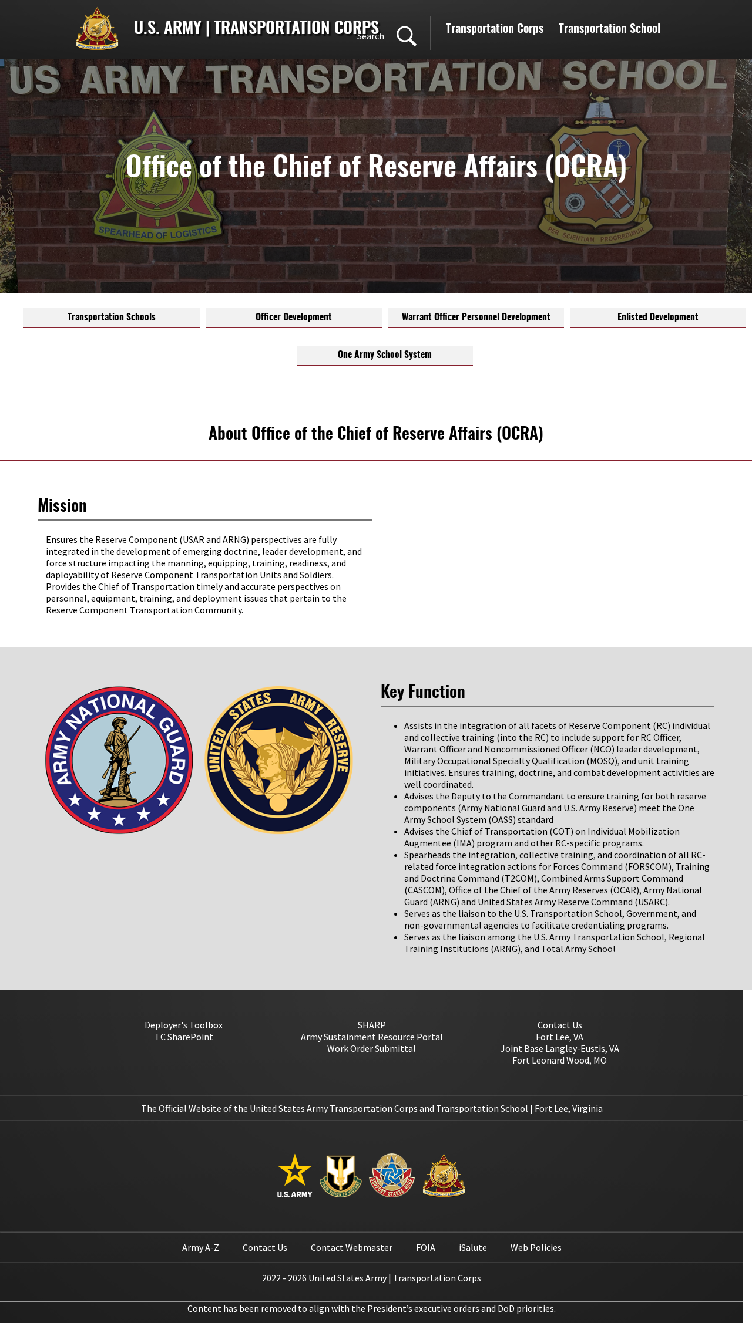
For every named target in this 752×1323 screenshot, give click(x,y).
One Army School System (385, 355)
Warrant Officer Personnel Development (476, 317)
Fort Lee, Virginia (569, 1108)
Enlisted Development (658, 317)
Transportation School (609, 29)
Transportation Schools (112, 317)
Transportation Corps (494, 29)
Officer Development (294, 317)
